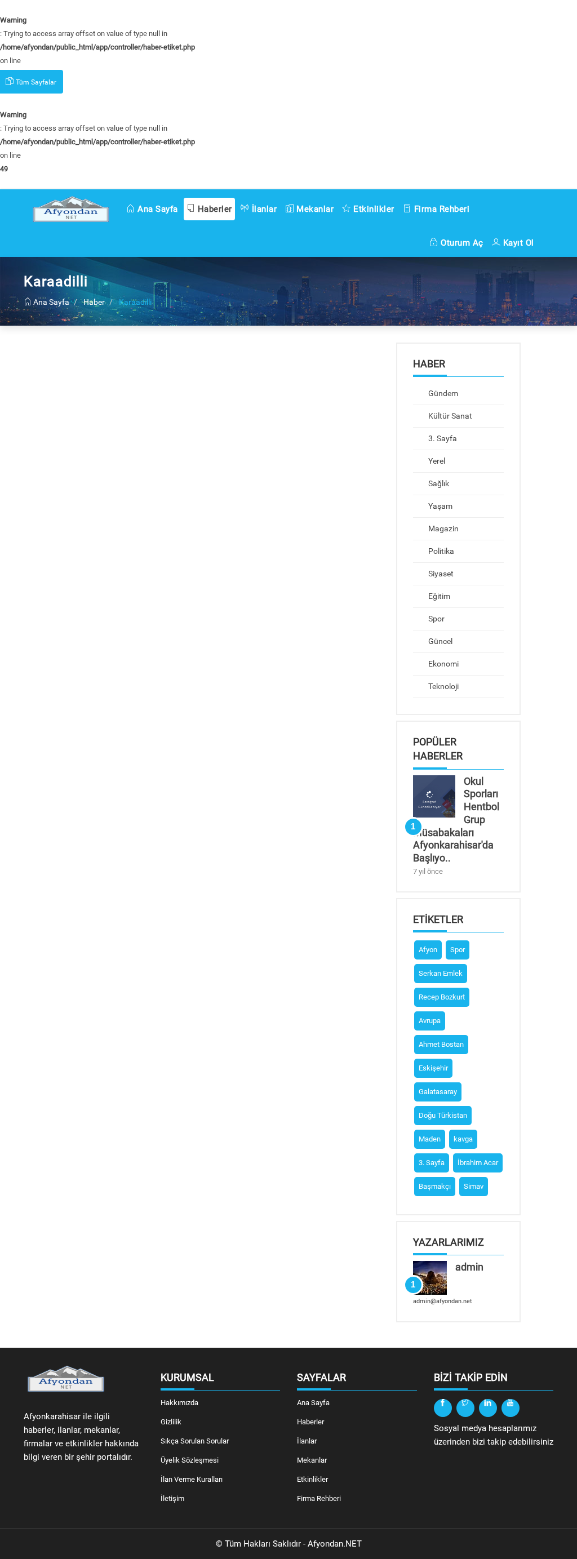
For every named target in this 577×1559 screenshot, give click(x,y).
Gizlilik (171, 1422)
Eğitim (438, 596)
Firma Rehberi (440, 209)
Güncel (439, 641)
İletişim (172, 1498)
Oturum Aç (460, 243)
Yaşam (439, 505)
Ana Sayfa (156, 209)
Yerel (436, 460)
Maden (430, 1139)
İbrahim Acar (478, 1162)
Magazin (443, 528)
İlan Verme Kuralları (192, 1479)
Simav (473, 1186)
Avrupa (430, 1020)
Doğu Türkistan (443, 1115)
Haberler (213, 209)
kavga (463, 1139)
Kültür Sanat (449, 415)
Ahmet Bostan (441, 1044)
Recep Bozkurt (442, 997)
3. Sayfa (442, 438)
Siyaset (440, 573)
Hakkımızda (179, 1402)
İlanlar (263, 209)
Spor (436, 618)
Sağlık (438, 483)
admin (469, 1267)
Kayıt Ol (517, 243)
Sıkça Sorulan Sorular (195, 1441)
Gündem (442, 393)
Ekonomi (443, 663)
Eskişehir (433, 1068)
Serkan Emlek (441, 973)
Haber (94, 302)
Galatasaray (438, 1091)
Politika (440, 551)
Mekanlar (314, 209)
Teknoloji (443, 686)
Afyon (428, 949)
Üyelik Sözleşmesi (190, 1460)
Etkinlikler (372, 209)
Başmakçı (435, 1186)
